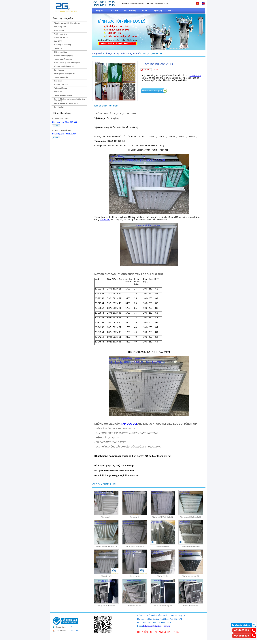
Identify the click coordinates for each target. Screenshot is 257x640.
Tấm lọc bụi (195, 75)
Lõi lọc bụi (58, 92)
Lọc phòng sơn (60, 27)
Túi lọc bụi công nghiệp (63, 95)
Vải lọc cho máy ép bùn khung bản (67, 63)
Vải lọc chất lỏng (60, 34)
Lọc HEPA (58, 41)
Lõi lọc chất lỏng (60, 52)
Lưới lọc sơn (59, 70)
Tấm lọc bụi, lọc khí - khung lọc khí (67, 23)
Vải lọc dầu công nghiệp (63, 59)
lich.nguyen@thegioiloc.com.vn (156, 626)
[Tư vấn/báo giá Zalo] (253, 626)
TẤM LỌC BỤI (129, 423)
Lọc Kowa (58, 81)
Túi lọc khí (58, 48)
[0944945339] (253, 637)
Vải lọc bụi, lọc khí (61, 38)
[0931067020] (253, 632)
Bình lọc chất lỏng (61, 84)
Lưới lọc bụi (58, 107)
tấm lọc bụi (105, 219)
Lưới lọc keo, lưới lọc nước (64, 74)
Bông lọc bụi (59, 30)
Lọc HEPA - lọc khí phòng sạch (66, 103)
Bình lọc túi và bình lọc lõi (63, 66)
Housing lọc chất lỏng (62, 45)
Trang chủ (97, 53)
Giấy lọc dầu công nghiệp (63, 56)
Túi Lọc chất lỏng (60, 88)
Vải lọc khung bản (61, 77)
